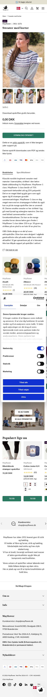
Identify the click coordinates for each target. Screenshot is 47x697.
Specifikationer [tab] (23, 172)
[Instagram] (9, 684)
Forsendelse (18, 123)
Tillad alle (23, 382)
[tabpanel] (23, 211)
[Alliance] (33, 266)
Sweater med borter (14, 16)
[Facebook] (4, 684)
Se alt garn (23, 412)
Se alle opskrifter (23, 419)
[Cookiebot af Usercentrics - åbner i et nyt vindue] (33, 298)
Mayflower (11, 675)
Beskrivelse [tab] (8, 172)
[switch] (40, 356)
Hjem (4, 16)
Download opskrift (23, 135)
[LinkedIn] (26, 684)
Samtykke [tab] (8, 305)
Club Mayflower (8, 679)
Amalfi (5, 282)
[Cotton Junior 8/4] (33, 450)
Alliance (27, 282)
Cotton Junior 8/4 (31, 466)
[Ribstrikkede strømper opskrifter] (12, 450)
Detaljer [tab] (23, 305)
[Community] (31, 684)
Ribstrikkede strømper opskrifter (11, 467)
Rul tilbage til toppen (23, 586)
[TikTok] (15, 684)
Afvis (23, 397)
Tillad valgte (23, 390)
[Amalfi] (12, 266)
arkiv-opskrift (19, 142)
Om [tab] (38, 305)
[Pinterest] (20, 684)
